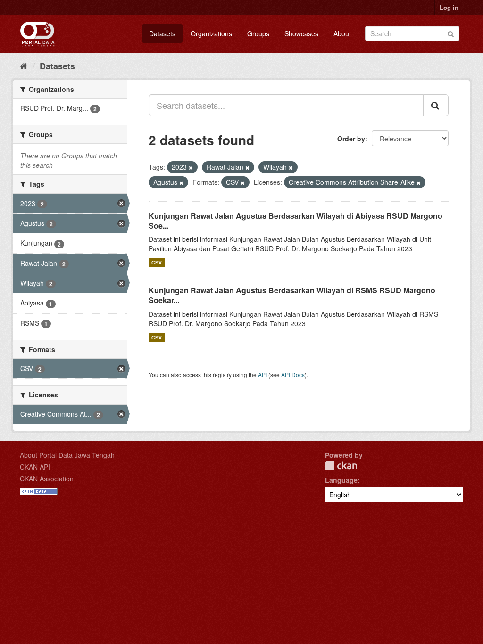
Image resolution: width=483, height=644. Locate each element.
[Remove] (191, 167)
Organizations (211, 33)
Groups (258, 33)
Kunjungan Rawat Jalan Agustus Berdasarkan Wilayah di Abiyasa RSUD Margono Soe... (295, 220)
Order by (351, 138)
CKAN (341, 466)
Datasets (162, 33)
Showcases (301, 33)
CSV (156, 262)
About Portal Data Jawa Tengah (67, 455)
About (342, 33)
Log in (449, 7)
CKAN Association (47, 478)
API (262, 375)
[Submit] (451, 33)
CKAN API (35, 466)
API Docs (293, 375)
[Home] (24, 65)
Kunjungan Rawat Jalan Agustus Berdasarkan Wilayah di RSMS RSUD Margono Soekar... (292, 295)
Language (341, 480)
